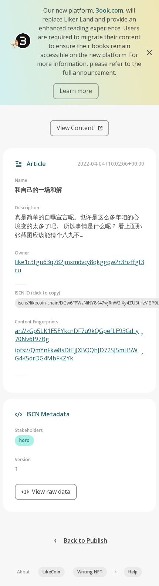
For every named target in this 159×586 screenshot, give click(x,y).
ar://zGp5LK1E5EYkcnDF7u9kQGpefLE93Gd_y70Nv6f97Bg (77, 335)
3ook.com (109, 10)
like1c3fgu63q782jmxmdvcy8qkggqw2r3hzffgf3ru (79, 266)
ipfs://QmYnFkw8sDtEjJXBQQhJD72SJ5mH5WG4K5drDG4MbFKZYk (76, 354)
